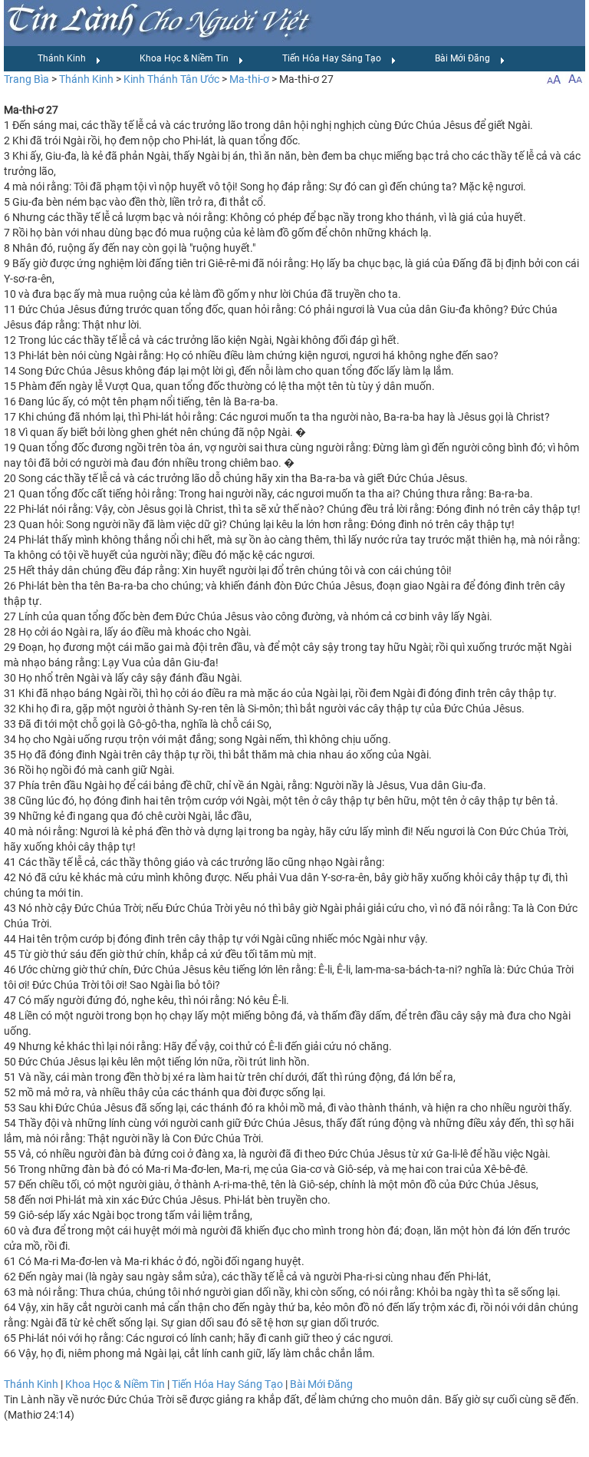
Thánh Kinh (62, 58)
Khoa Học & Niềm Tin (184, 58)
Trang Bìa (26, 79)
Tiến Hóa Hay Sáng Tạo (331, 58)
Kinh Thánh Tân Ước (171, 79)
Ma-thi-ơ (249, 79)
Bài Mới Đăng (462, 58)
